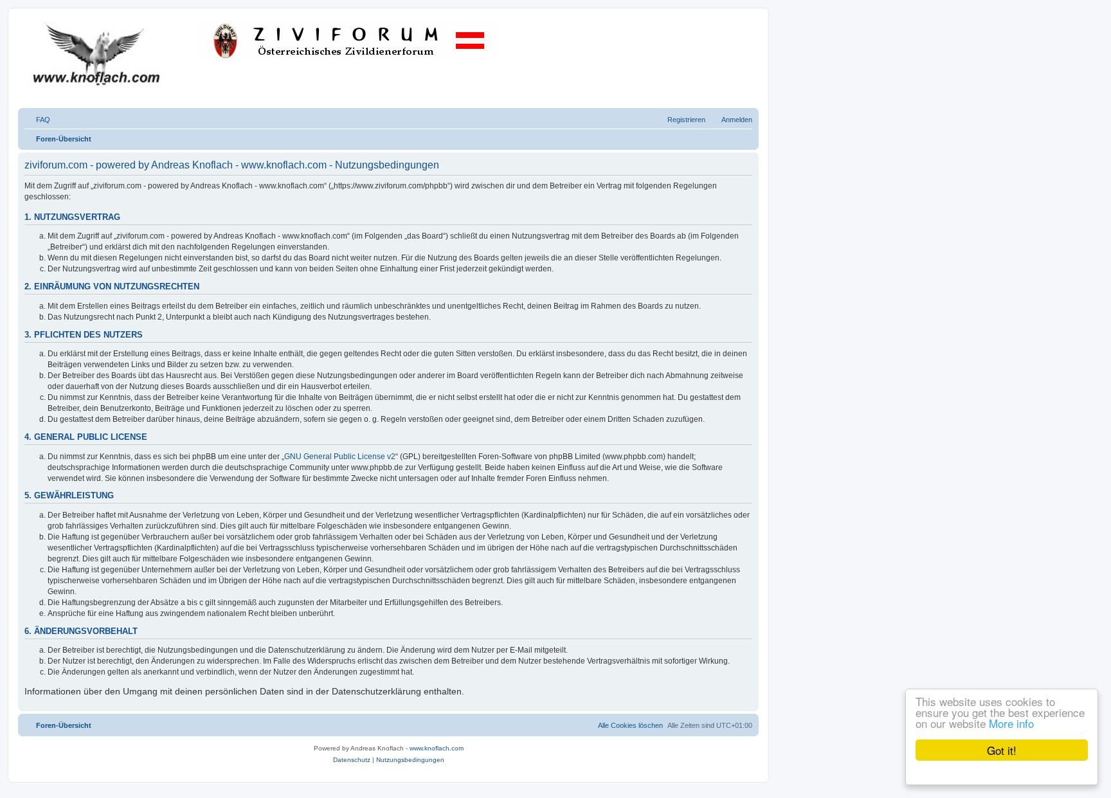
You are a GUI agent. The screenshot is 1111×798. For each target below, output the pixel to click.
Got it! (1001, 750)
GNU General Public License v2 (339, 456)
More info (1011, 723)
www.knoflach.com (437, 748)
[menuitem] (37, 119)
